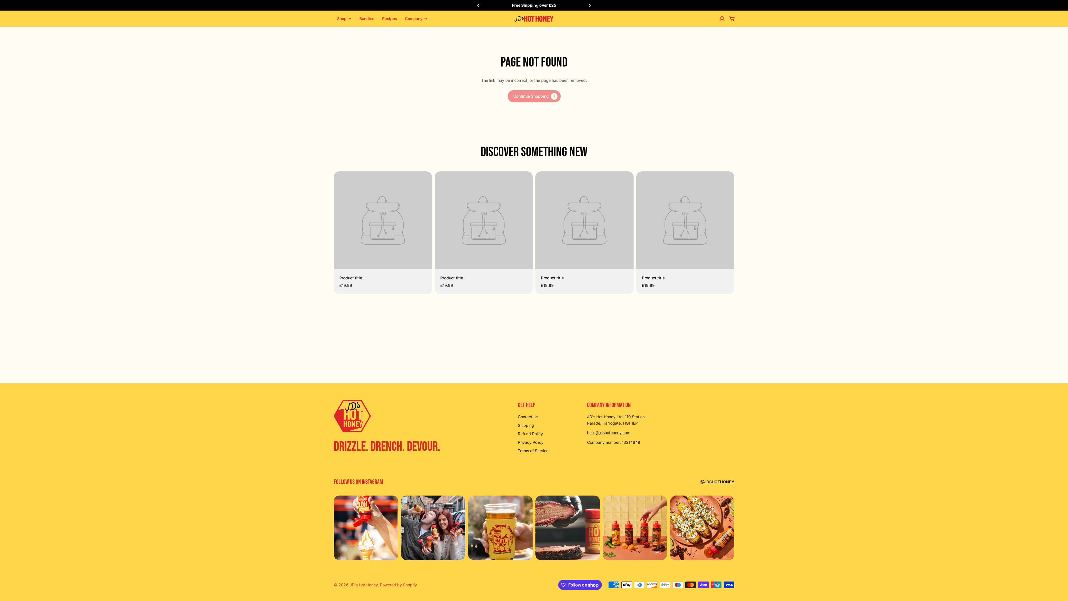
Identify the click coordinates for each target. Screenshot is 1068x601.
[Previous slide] (478, 5)
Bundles (366, 18)
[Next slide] (589, 5)
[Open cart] (732, 19)
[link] (534, 96)
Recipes (389, 18)
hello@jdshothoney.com (608, 432)
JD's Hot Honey (364, 584)
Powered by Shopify (398, 584)
